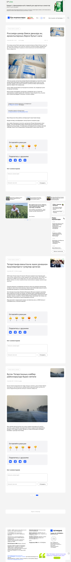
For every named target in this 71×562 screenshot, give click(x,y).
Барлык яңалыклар (58, 251)
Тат (44, 18)
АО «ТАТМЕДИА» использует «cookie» (17, 556)
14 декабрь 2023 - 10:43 (11, 271)
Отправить (42, 183)
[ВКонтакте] (10, 160)
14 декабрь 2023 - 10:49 (11, 40)
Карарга (57, 558)
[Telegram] (20, 160)
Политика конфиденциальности (15, 559)
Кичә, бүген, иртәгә (13, 28)
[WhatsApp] (25, 160)
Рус (37, 18)
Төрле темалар (35, 511)
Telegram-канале (14, 104)
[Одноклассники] (15, 160)
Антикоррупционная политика (15, 555)
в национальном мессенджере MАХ (18, 111)
